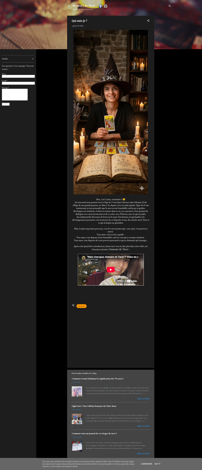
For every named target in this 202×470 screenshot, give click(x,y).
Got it (157, 464)
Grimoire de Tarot (84, 5)
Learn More (146, 464)
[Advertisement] (163, 51)
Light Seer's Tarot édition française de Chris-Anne (94, 406)
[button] (148, 21)
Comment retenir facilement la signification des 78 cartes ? (98, 378)
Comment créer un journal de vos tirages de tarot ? (94, 433)
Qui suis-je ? (82, 306)
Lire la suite (143, 399)
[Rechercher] (169, 6)
